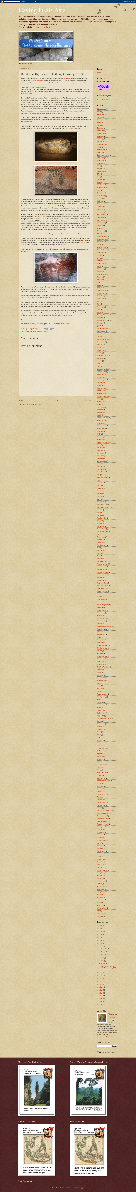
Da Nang (100, 261)
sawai (99, 735)
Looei (99, 499)
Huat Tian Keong (102, 355)
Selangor (100, 740)
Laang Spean (101, 445)
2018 (101, 972)
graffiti (99, 326)
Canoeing (100, 206)
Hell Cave (100, 345)
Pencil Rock (101, 621)
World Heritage (101, 908)
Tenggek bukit (101, 821)
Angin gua (100, 122)
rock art (39, 331)
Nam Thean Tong (102, 588)
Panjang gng (101, 613)
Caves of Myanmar (103, 99)
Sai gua (99, 721)
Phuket (99, 669)
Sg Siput (100, 753)
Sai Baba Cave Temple (104, 718)
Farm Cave (100, 298)
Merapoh (100, 539)
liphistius (100, 488)
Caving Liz (113, 1014)
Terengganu (100, 827)
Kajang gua (100, 374)
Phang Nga (100, 640)
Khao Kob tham (102, 420)
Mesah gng (100, 542)
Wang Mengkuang (102, 892)
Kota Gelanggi (101, 428)
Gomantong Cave (102, 320)
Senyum (99, 743)
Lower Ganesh (101, 502)
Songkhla (100, 775)
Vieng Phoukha (102, 870)
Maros (34, 331)
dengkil (99, 271)
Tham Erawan (101, 840)
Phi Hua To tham (102, 648)
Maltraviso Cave (39, 225)
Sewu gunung (101, 748)
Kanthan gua (101, 388)
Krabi (98, 434)
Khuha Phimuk (101, 426)
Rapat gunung (101, 697)
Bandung (100, 139)
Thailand (99, 829)
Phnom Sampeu (102, 656)
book (98, 190)
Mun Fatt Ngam (102, 561)
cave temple (101, 223)
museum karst (101, 567)
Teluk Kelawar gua (102, 813)
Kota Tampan (101, 431)
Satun (99, 732)
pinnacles (100, 675)
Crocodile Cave (102, 250)
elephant (99, 288)
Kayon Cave (101, 401)
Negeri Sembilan (102, 591)
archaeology (101, 125)
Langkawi (100, 458)
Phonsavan (100, 659)
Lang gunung (101, 456)
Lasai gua (100, 466)
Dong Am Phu (101, 274)
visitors (99, 883)
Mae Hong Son (101, 518)
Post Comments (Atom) (34, 404)
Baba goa (100, 128)
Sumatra (99, 789)
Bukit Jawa (100, 198)
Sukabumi (100, 783)
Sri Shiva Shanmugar (103, 781)
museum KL (101, 569)
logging (99, 496)
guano (99, 334)
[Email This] (45, 329)
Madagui (99, 512)
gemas (99, 312)
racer (98, 686)
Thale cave (100, 837)
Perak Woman (101, 634)
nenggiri (99, 594)
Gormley (67, 78)
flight (98, 304)
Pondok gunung (102, 680)
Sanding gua (101, 724)
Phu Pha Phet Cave (103, 667)
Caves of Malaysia (43, 27)
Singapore (100, 759)
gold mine (100, 317)
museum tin (100, 577)
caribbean (100, 209)
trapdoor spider (101, 859)
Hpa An (99, 353)
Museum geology (102, 564)
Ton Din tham (101, 851)
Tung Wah (100, 862)
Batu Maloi (100, 163)
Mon (98, 548)
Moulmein (100, 553)
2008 (101, 1002)
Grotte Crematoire (102, 328)
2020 (101, 943)
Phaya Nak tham (102, 645)
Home (56, 400)
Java (98, 366)
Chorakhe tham (102, 236)
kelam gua (100, 407)
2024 (101, 932)
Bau (98, 166)
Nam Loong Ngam (102, 586)
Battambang (101, 149)
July (102, 955)
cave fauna (100, 217)
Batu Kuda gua (101, 158)
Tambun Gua (101, 805)
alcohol (99, 117)
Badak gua (100, 130)
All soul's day (101, 120)
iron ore (99, 361)
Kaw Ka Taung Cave (103, 396)
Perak (99, 623)
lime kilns (100, 483)
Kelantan (100, 409)
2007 (101, 1005)
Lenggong (100, 475)
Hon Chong (100, 350)
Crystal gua (100, 252)
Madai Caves (101, 515)
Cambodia (100, 204)
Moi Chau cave (101, 545)
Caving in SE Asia (42, 10)
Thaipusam (100, 832)
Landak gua (100, 453)
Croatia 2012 (101, 247)
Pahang (99, 607)
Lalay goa (100, 450)
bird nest (100, 179)
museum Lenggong (103, 572)
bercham (100, 168)
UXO (98, 867)
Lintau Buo (100, 485)
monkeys (100, 550)
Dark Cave (100, 263)
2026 (101, 926)
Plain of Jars (101, 678)
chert (98, 233)
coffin (99, 244)
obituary (99, 602)
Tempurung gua (102, 816)
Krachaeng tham (102, 437)
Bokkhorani (100, 185)
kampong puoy (101, 380)
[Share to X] (49, 329)
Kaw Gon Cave (101, 393)
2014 (101, 984)
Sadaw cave (101, 710)
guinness (100, 336)
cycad (99, 258)
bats (98, 147)
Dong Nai (100, 277)
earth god (100, 279)
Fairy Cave (100, 296)
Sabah (99, 707)
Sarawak (100, 729)
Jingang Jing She (102, 369)
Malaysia (100, 521)
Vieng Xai (100, 875)
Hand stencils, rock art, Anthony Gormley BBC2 (109, 967)
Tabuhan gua (101, 799)
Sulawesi (45, 331)
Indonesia (29, 331)
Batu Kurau (100, 160)
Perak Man (100, 629)
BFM (98, 174)
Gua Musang (101, 331)
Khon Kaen (100, 423)
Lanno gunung (101, 461)
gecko (99, 309)
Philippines (100, 653)
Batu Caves (100, 152)
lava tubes (100, 469)
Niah (98, 596)
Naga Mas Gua (101, 583)
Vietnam (99, 878)
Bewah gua (100, 171)
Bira (98, 177)
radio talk (100, 688)
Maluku (99, 523)
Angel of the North (37, 80)
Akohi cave (100, 114)
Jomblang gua (101, 372)
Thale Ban (100, 835)
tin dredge (100, 846)
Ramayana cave (102, 694)
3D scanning (101, 109)
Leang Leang (101, 472)
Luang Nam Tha (102, 504)
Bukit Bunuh (101, 196)
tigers (99, 843)
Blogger (81, 1188)
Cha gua (99, 228)
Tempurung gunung (103, 818)
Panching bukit (101, 610)
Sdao (98, 737)
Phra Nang (100, 664)
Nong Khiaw (101, 599)
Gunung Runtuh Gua (103, 339)
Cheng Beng (101, 231)
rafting (99, 691)
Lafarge (99, 447)
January (103, 963)
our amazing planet (103, 605)
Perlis (99, 637)
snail (98, 767)
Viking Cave (101, 881)
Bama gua (100, 136)
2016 (101, 978)
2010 (101, 996)
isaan (99, 363)
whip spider (100, 900)
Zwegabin (100, 916)
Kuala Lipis (100, 439)
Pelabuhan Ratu (102, 618)
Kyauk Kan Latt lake (103, 442)
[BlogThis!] (47, 329)
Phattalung (100, 642)
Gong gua (100, 323)
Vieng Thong (101, 873)
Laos (98, 464)
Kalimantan (100, 377)
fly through (100, 307)
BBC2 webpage (41, 87)
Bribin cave (100, 193)
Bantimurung (101, 144)
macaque (100, 510)
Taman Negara (101, 802)
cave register (101, 220)
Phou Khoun (101, 661)
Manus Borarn (101, 529)
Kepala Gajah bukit (103, 418)
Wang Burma (101, 886)
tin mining (100, 848)
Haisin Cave (101, 342)
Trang (99, 856)
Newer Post (23, 400)
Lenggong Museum (103, 477)
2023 (101, 934)
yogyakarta (100, 913)
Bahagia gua (101, 133)
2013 (101, 987)
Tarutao (99, 808)
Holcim (99, 347)
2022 (101, 937)
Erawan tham (101, 293)
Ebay (98, 282)
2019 (101, 946)
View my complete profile (105, 1037)
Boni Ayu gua (101, 187)
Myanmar (100, 580)
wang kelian (100, 889)
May (102, 958)
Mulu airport (100, 558)
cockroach (100, 242)
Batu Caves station (103, 155)
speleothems (101, 778)
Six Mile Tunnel (102, 764)
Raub (98, 699)
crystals (99, 255)
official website (65, 324)
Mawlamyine (101, 537)
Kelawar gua (101, 412)
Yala (98, 911)
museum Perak (102, 575)
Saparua (99, 726)
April (102, 961)
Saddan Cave (101, 713)
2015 (101, 981)
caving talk (100, 225)
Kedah (99, 404)
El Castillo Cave (40, 216)
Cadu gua (100, 201)
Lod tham (100, 493)
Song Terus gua (102, 772)
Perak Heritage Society (104, 626)
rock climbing (101, 705)
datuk (99, 266)
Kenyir (99, 415)
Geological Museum (103, 315)
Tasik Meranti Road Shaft (105, 810)
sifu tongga (100, 756)
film (98, 301)
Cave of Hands (58, 249)
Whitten (99, 902)
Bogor (99, 182)
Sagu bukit (100, 716)
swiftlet (99, 791)
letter (98, 480)
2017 (101, 975)
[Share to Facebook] (51, 329)
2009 (101, 999)
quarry (99, 683)
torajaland (100, 854)
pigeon (99, 672)
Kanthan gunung (102, 391)
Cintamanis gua (102, 239)
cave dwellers (101, 215)
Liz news (100, 491)
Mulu (98, 556)
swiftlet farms (101, 794)
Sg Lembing (101, 751)
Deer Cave (100, 269)
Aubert (84, 240)
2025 (101, 929)
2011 (101, 993)
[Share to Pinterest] (53, 329)
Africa (99, 112)
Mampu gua (100, 526)
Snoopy (99, 770)
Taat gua (100, 797)
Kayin (99, 399)
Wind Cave (100, 905)
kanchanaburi (101, 382)
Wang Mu (100, 894)
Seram (99, 745)
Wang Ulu (100, 897)
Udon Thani (100, 865)
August (103, 952)
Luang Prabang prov (103, 507)
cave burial (100, 212)
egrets (99, 285)
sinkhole (99, 762)
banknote (100, 141)
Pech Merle (71, 128)
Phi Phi (99, 651)
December (104, 949)
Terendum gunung (102, 824)
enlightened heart (102, 290)
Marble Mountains (102, 531)
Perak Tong (100, 632)
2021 (101, 940)
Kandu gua (100, 385)
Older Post (88, 400)
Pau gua (99, 615)
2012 (101, 990)
